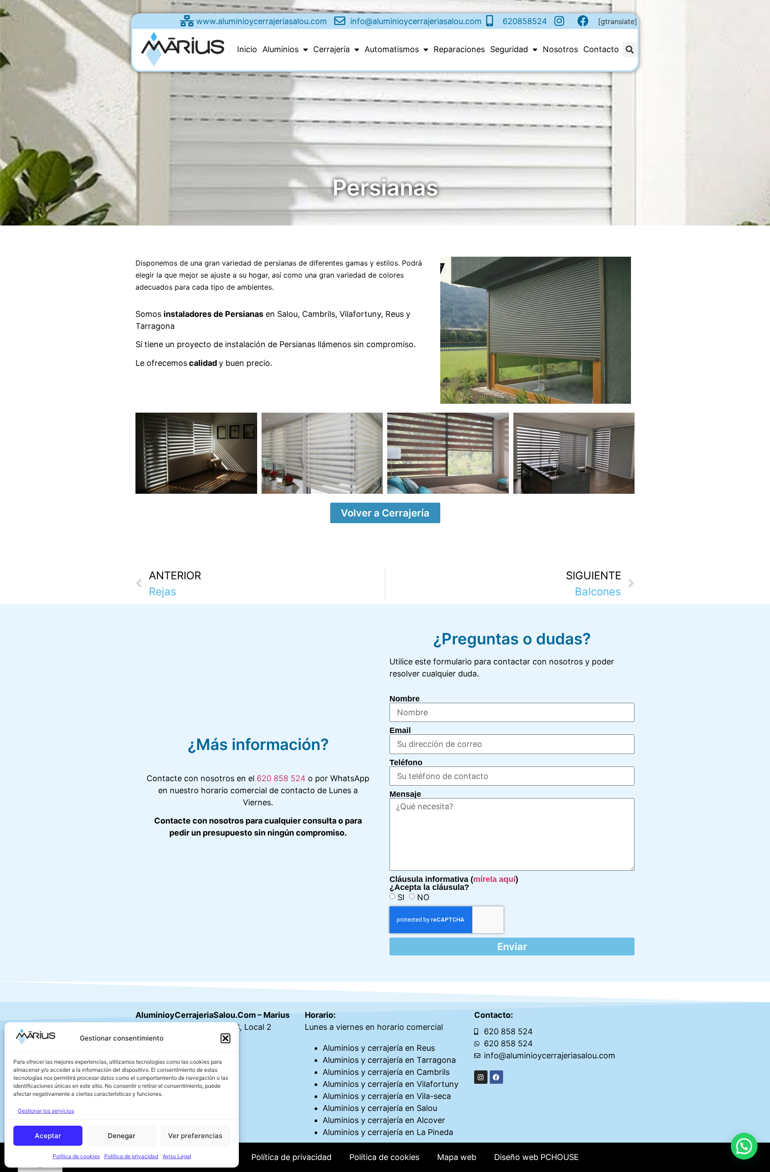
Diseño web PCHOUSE (536, 1157)
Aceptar (48, 1135)
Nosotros (560, 49)
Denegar (121, 1135)
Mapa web (456, 1157)
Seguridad (509, 49)
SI (401, 897)
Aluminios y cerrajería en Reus (379, 1048)
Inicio (247, 49)
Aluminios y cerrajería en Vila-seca (387, 1096)
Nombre (404, 699)
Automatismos (392, 49)
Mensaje (405, 794)
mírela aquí (494, 879)
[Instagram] (480, 1077)
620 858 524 (281, 778)
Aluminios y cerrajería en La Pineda (388, 1132)
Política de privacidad (131, 1156)
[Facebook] (496, 1077)
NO (423, 897)
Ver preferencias (195, 1135)
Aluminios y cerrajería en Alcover (384, 1120)
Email (400, 730)
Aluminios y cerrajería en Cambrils (386, 1072)
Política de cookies (76, 1156)
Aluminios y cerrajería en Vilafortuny (391, 1084)
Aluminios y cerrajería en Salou (380, 1108)
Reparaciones (459, 49)
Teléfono (405, 762)
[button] (225, 1038)
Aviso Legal (177, 1156)
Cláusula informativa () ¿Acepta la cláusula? (453, 883)
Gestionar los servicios (46, 1110)
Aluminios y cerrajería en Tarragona (389, 1060)
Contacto (601, 49)
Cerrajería (331, 49)
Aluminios (280, 49)
